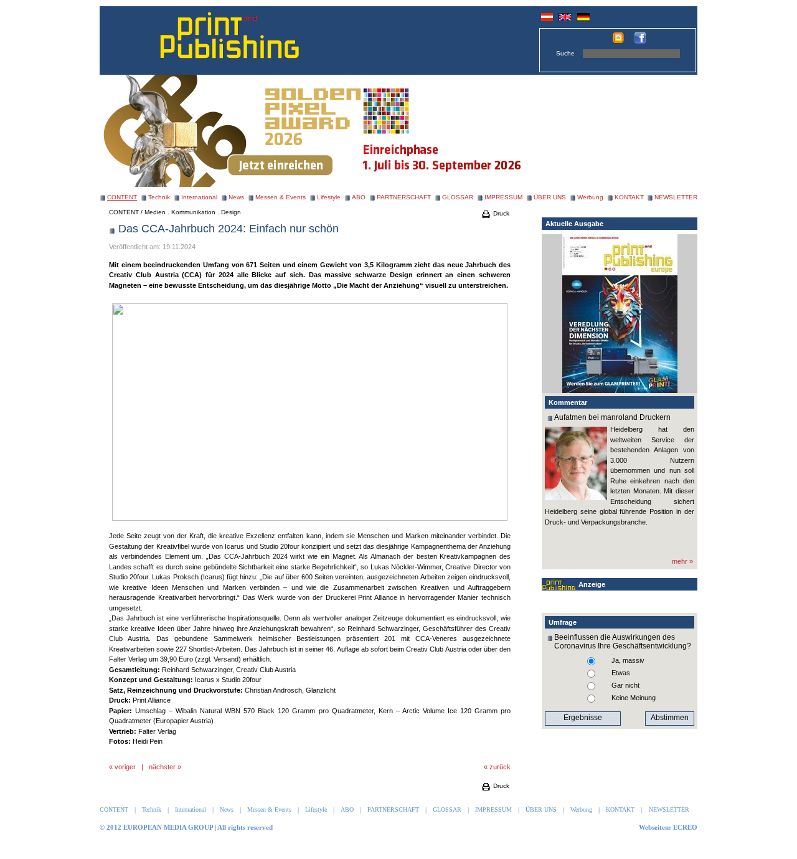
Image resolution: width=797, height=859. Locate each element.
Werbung (590, 197)
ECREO (685, 827)
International (199, 197)
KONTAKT (629, 197)
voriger (125, 767)
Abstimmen (670, 717)
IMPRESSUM (503, 197)
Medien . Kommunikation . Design (192, 212)
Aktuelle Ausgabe (574, 223)
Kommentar (568, 402)
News (236, 197)
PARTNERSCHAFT (404, 197)
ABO (358, 197)
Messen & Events (280, 197)
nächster (162, 767)
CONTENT (124, 212)
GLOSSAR (457, 197)
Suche (565, 53)
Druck (500, 213)
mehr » (682, 561)
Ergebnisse (583, 717)
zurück (500, 767)
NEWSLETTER (675, 197)
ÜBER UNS (550, 197)
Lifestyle (329, 197)
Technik (159, 197)
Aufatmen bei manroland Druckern (612, 417)
